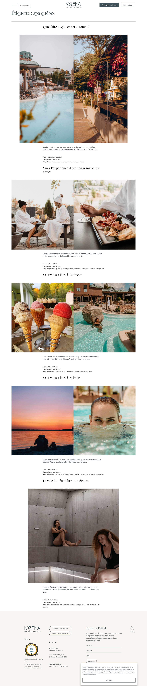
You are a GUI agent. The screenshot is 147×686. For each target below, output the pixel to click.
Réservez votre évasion (60, 628)
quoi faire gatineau (67, 269)
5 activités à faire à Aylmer (61, 377)
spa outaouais (71, 162)
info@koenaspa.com (56, 651)
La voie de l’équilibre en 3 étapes (65, 480)
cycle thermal (67, 604)
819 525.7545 (53, 648)
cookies (95, 667)
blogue (51, 162)
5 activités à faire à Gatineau (62, 275)
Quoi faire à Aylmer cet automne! (66, 27)
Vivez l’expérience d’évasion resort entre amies (71, 170)
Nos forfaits (24, 6)
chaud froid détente (55, 604)
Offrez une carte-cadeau (60, 633)
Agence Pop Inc (38, 668)
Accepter (109, 680)
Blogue (58, 159)
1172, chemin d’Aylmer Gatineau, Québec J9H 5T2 (58, 656)
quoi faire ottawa (79, 269)
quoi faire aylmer (59, 162)
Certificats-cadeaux (109, 5)
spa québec (80, 162)
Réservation (127, 5)
